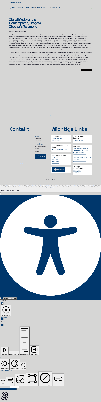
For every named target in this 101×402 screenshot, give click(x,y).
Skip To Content (4, 387)
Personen (33, 7)
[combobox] (50, 188)
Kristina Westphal (57, 138)
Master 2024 (55, 163)
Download (86, 70)
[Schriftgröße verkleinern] (2, 303)
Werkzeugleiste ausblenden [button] (8, 298)
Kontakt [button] (42, 156)
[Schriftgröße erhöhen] (2, 298)
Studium (27, 7)
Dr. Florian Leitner (78, 140)
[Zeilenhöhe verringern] (2, 325)
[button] (0, 193)
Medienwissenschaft (15, 2)
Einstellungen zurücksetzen (8, 389)
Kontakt (58, 7)
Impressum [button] (60, 169)
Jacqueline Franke (57, 140)
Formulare (76, 172)
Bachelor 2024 (56, 159)
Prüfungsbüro (77, 171)
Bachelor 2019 (56, 157)
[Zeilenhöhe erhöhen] (2, 319)
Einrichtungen (41, 7)
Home (13, 7)
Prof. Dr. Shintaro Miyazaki (59, 149)
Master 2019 (55, 161)
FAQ (53, 7)
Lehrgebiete (20, 7)
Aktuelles (48, 7)
